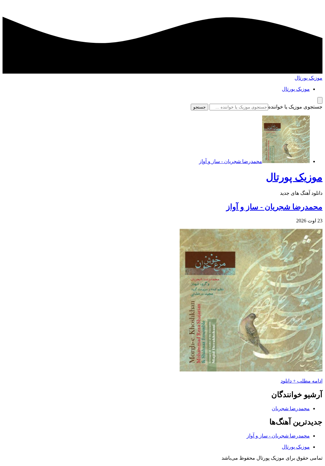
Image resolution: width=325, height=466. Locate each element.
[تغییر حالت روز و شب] (319, 100)
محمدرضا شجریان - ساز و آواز (274, 207)
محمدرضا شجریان (291, 408)
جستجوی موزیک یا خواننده (295, 106)
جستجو (199, 107)
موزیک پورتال (308, 78)
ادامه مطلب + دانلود (301, 381)
